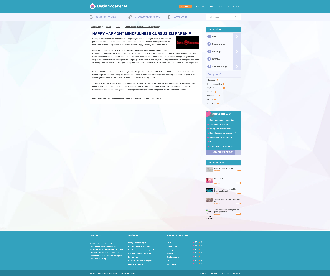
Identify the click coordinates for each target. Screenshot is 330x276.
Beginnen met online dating (221, 120)
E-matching (216, 44)
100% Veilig (180, 16)
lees (238, 170)
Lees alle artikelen (223, 152)
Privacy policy (225, 273)
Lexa (212, 36)
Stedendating (217, 66)
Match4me (171, 264)
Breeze (214, 58)
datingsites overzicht (205, 6)
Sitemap (214, 273)
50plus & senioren (215, 88)
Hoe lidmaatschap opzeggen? (222, 133)
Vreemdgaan (213, 96)
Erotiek (211, 99)
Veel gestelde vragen (218, 124)
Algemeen (212, 80)
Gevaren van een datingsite (221, 146)
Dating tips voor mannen (220, 129)
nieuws (235, 6)
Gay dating (212, 103)
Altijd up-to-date (106, 16)
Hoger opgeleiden (215, 84)
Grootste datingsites (147, 16)
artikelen (224, 6)
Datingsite (185, 6)
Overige (211, 92)
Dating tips (214, 142)
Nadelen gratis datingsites (221, 137)
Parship (214, 51)
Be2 (168, 261)
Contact (237, 273)
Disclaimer (204, 273)
